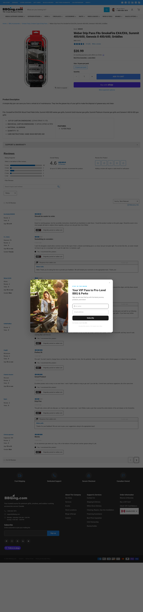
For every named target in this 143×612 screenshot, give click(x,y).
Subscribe (90, 318)
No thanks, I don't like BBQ (79, 323)
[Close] (109, 282)
